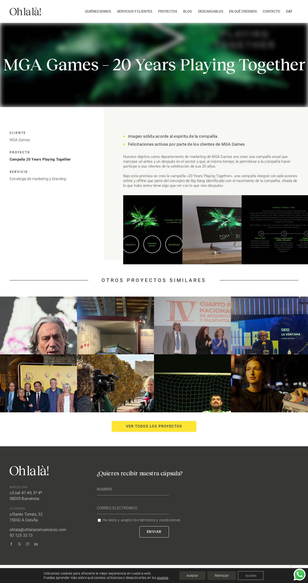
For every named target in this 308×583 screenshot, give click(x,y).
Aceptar (192, 575)
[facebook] (11, 544)
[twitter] (19, 544)
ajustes (162, 578)
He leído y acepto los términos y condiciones (141, 520)
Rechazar (222, 575)
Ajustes (250, 575)
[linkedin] (36, 544)
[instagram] (27, 544)
